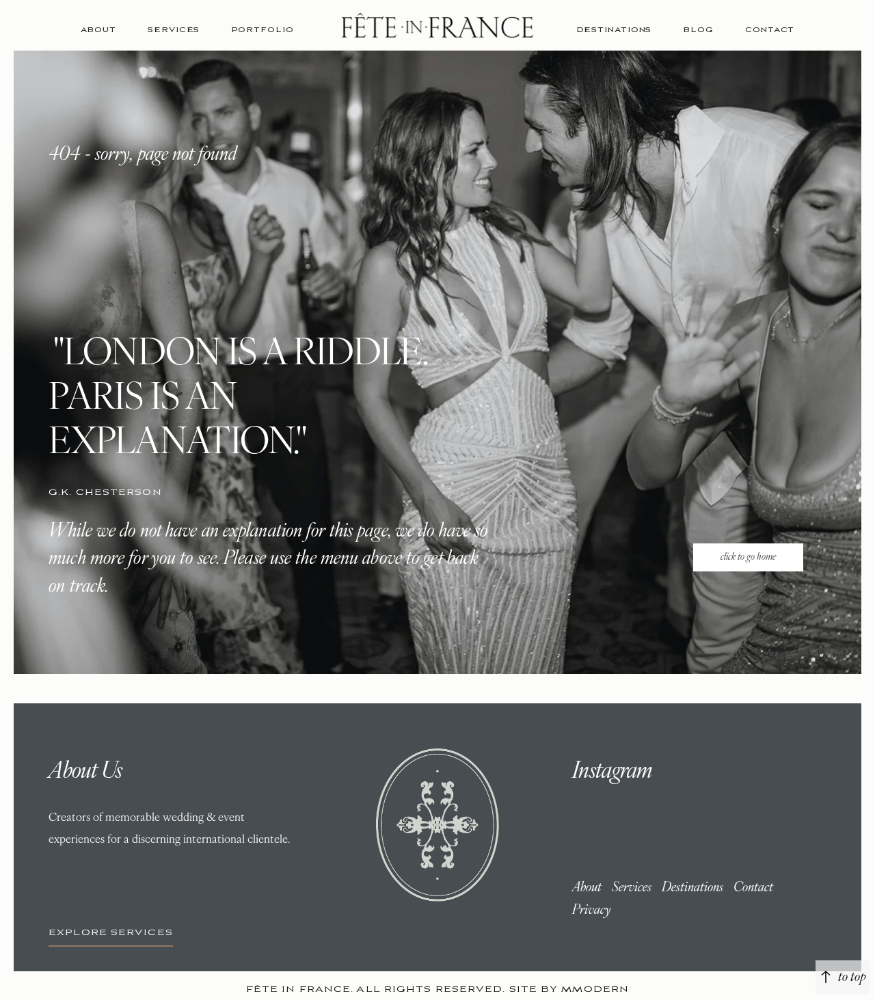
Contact (769, 30)
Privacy (591, 910)
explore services (111, 932)
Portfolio (262, 30)
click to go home (748, 557)
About (99, 30)
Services (174, 30)
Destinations (614, 30)
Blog (698, 30)
